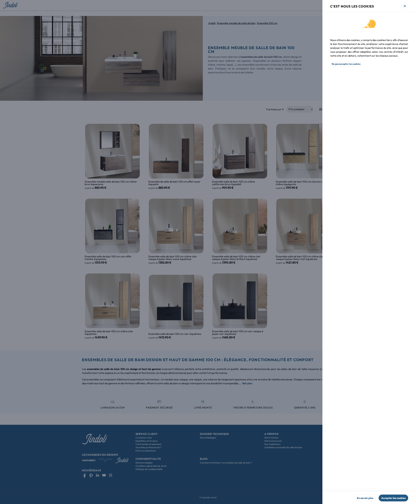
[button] (208, 252)
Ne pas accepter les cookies (346, 63)
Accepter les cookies (393, 498)
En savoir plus (365, 498)
